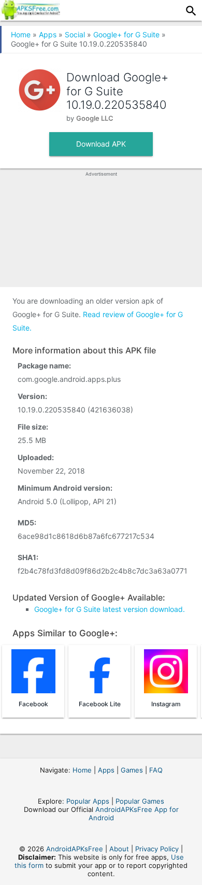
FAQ (156, 770)
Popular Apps (87, 801)
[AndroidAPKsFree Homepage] (30, 16)
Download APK (101, 143)
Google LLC (94, 118)
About (119, 849)
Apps (47, 34)
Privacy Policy (157, 849)
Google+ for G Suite (126, 34)
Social (75, 34)
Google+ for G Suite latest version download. (109, 609)
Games (132, 770)
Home (21, 34)
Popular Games (140, 801)
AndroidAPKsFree (74, 849)
